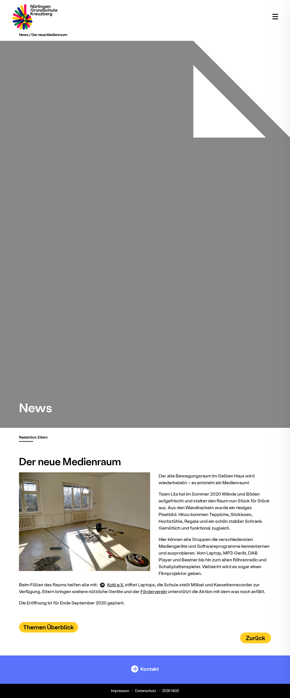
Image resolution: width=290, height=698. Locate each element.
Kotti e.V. (115, 584)
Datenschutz (145, 690)
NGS (175, 690)
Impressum (120, 690)
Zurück (255, 637)
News (23, 34)
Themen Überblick (48, 627)
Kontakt (149, 669)
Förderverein (153, 591)
